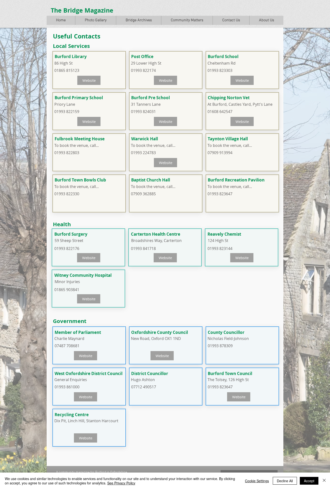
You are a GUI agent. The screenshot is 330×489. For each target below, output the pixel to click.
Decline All (285, 480)
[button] (95, 20)
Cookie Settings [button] (257, 480)
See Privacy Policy (121, 483)
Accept (309, 480)
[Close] (324, 480)
